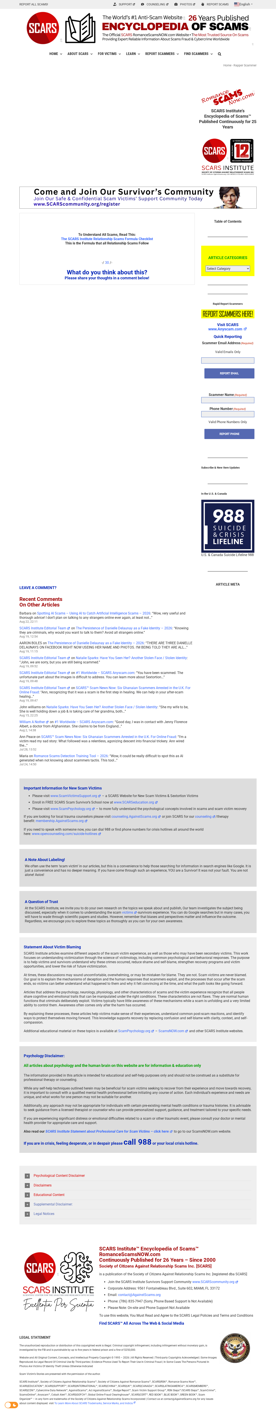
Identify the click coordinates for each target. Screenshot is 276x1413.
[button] (219, 53)
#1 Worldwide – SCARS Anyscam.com (105, 673)
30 (107, 263)
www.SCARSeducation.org (134, 802)
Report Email (229, 373)
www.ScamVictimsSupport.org (73, 796)
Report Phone (229, 434)
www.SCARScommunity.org (213, 1282)
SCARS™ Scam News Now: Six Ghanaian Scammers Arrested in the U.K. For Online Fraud (108, 737)
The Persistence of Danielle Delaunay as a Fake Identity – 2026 (124, 628)
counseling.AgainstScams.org (134, 816)
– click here (107, 1131)
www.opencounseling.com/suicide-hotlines (64, 834)
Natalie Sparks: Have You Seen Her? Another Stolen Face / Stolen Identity (131, 658)
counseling (203, 816)
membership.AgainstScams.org (60, 821)
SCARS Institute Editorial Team (42, 628)
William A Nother (32, 722)
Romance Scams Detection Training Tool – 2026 (71, 756)
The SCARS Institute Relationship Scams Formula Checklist (107, 239)
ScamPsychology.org (134, 1031)
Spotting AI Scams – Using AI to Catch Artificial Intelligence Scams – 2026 (93, 613)
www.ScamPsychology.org (70, 809)
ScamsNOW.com (171, 1031)
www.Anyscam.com (225, 329)
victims (127, 912)
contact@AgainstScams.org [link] (139, 1295)
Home (227, 65)
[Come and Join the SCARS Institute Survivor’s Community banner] (138, 188)
